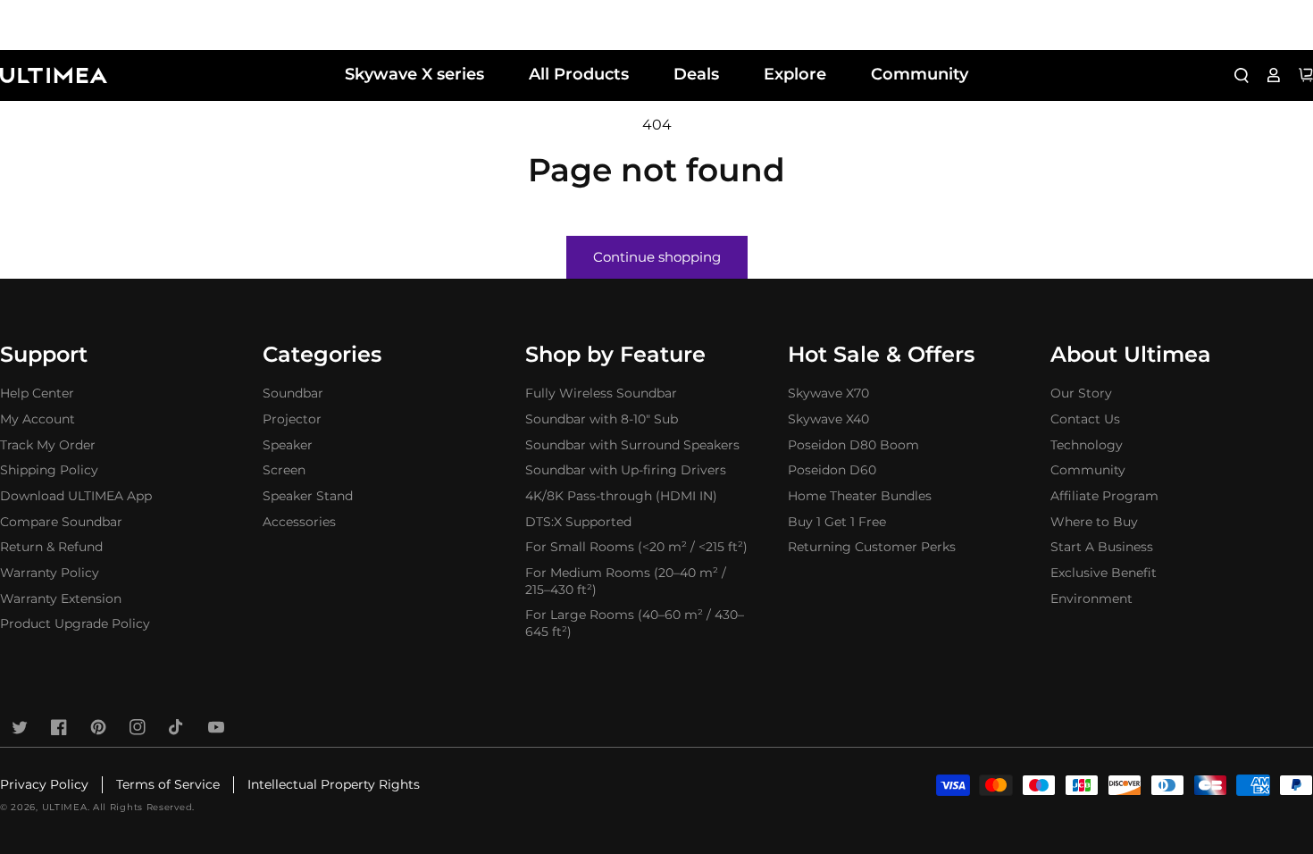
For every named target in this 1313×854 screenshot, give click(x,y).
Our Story (1081, 393)
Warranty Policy (49, 573)
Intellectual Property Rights (333, 784)
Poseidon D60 (832, 470)
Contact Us (1085, 419)
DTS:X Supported (578, 522)
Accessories (299, 522)
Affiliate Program (1104, 496)
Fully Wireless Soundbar (601, 393)
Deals (696, 74)
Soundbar (293, 393)
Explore (795, 74)
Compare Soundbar (61, 522)
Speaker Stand (308, 496)
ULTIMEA (65, 807)
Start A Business (1101, 547)
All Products (579, 74)
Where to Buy (1094, 522)
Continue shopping (657, 256)
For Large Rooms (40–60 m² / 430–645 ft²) (634, 623)
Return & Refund (51, 547)
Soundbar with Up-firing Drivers (625, 470)
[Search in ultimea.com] (1241, 75)
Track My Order (48, 445)
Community (919, 74)
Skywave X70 (828, 393)
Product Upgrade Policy (75, 623)
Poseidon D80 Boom (853, 445)
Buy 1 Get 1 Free (837, 522)
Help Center (37, 393)
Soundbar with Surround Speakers (632, 445)
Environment (1091, 598)
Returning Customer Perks (872, 547)
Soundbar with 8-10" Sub (601, 419)
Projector (292, 419)
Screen (284, 470)
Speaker (288, 445)
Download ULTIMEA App (76, 496)
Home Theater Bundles (860, 496)
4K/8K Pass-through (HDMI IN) (621, 496)
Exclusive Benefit (1103, 573)
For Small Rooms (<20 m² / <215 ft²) (636, 547)
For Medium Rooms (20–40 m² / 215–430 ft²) (625, 581)
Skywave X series (414, 74)
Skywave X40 (828, 419)
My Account (37, 419)
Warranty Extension (60, 598)
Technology (1086, 445)
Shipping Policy (49, 470)
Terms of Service (168, 784)
